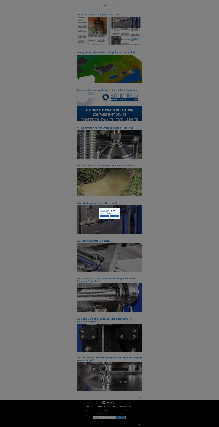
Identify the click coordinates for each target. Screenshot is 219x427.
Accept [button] (114, 216)
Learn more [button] (109, 213)
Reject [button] (105, 216)
